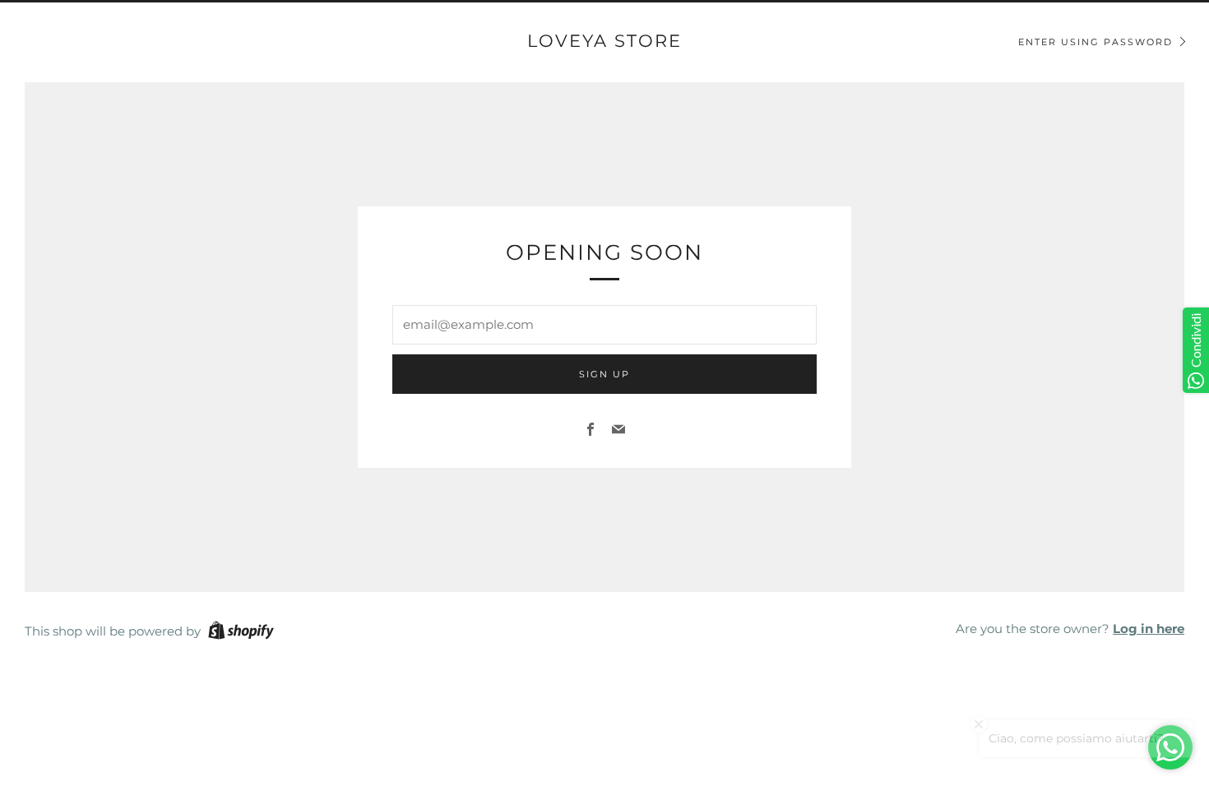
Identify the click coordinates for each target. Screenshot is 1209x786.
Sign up (604, 374)
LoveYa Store (604, 40)
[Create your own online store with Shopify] (241, 633)
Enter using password (1095, 42)
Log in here (1148, 628)
